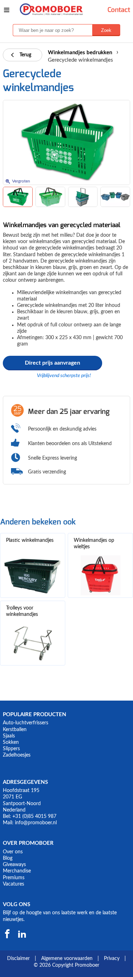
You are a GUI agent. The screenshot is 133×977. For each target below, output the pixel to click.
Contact (118, 9)
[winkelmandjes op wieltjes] (100, 575)
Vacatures (13, 884)
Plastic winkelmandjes (30, 540)
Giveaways (14, 864)
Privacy (112, 958)
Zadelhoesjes (17, 755)
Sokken (11, 742)
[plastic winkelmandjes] (32, 575)
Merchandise (17, 871)
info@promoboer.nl (36, 822)
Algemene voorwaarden (67, 958)
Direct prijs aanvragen (52, 363)
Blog (7, 858)
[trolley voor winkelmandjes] (32, 643)
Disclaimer (18, 958)
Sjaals (9, 736)
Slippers (11, 748)
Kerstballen (15, 729)
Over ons (13, 851)
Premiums (13, 877)
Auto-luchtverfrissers (25, 722)
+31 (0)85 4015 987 (34, 816)
